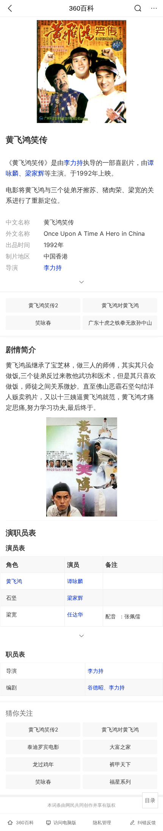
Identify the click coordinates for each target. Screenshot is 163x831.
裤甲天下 (120, 764)
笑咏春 (43, 322)
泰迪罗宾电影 (43, 747)
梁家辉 (34, 173)
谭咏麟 (75, 581)
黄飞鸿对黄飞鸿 (120, 305)
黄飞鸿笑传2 (43, 305)
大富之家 (120, 747)
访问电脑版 (64, 822)
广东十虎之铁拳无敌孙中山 (120, 322)
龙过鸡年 (43, 764)
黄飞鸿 (14, 581)
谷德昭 (95, 687)
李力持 (73, 163)
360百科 (81, 8)
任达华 (75, 614)
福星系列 (120, 781)
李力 (95, 671)
